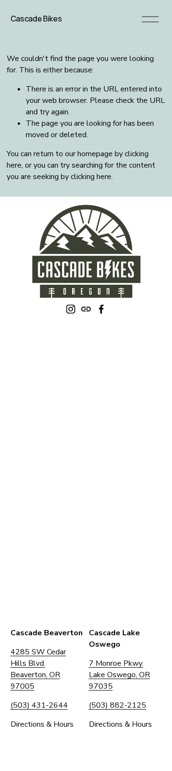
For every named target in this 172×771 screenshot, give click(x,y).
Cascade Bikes (36, 18)
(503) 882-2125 (117, 705)
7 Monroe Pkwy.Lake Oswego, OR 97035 (119, 674)
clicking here (91, 176)
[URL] (86, 309)
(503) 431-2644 (39, 705)
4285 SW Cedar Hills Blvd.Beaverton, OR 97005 (38, 669)
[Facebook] (101, 309)
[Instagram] (70, 309)
